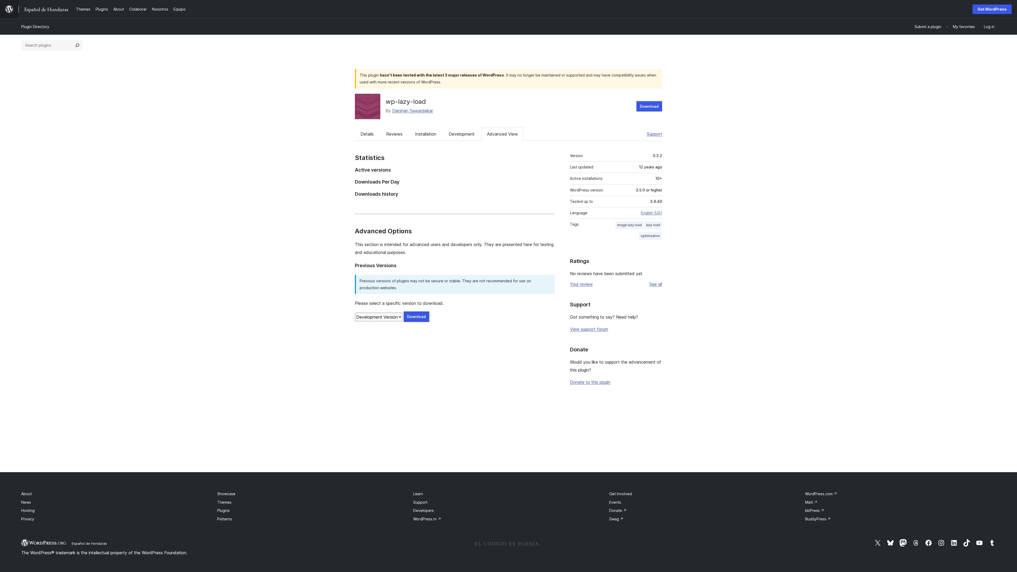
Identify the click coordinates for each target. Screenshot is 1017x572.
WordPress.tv (427, 519)
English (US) (651, 213)
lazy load (653, 225)
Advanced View (502, 134)
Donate (618, 510)
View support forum (589, 329)
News (26, 502)
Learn (418, 493)
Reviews (394, 134)
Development (462, 134)
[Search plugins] (77, 45)
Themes (224, 502)
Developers (423, 510)
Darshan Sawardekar (412, 110)
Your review (581, 284)
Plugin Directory (35, 26)
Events (615, 502)
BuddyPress (818, 519)
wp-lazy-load (406, 101)
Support (654, 134)
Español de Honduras (89, 543)
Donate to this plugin (590, 382)
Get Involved (620, 493)
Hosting (28, 510)
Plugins (223, 510)
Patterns (224, 519)
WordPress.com (821, 493)
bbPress (814, 510)
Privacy (27, 519)
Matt (811, 502)
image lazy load (629, 225)
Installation (425, 134)
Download (649, 106)
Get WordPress (992, 9)
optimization (650, 236)
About (26, 493)
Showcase (226, 493)
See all (655, 284)
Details (367, 134)
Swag (616, 519)
